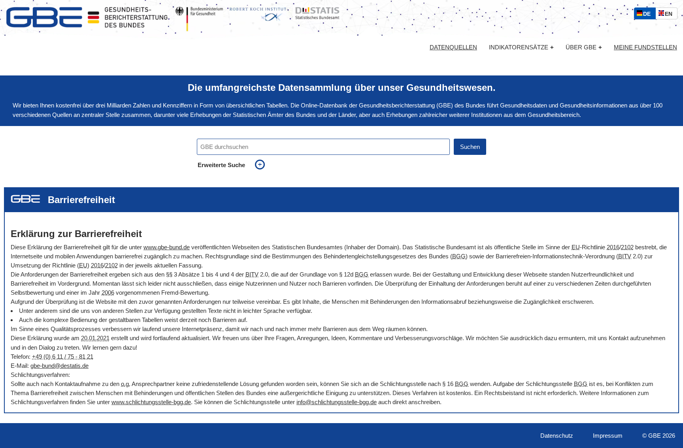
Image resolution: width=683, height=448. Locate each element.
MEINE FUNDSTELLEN (645, 47)
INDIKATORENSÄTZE (521, 47)
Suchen (470, 146)
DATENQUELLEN (453, 47)
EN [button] (670, 14)
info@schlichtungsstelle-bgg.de (336, 402)
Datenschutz (556, 435)
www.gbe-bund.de (166, 247)
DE (648, 14)
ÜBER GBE (584, 47)
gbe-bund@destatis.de (59, 365)
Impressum (608, 435)
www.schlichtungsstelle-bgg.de (151, 402)
